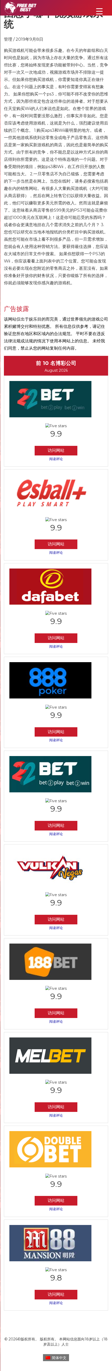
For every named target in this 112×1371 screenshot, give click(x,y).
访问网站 (56, 450)
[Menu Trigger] (99, 11)
